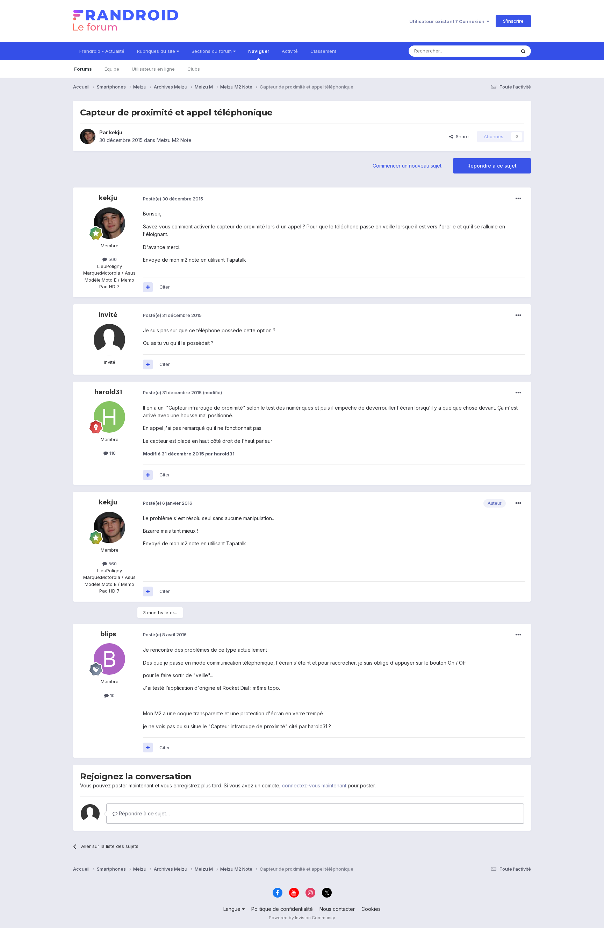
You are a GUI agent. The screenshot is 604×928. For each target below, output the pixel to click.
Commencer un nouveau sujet (407, 166)
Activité (290, 51)
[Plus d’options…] (518, 198)
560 (112, 259)
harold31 (108, 392)
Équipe (112, 69)
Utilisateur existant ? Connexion (448, 21)
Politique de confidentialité (282, 909)
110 (112, 453)
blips (108, 634)
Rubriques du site (157, 51)
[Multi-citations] (148, 287)
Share (461, 136)
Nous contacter (337, 909)
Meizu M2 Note (174, 140)
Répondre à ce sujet (492, 166)
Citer (164, 287)
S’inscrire (513, 21)
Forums (83, 69)
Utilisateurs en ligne (153, 69)
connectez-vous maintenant (314, 785)
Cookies (371, 909)
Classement (323, 51)
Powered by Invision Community (302, 917)
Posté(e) (173, 198)
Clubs (193, 69)
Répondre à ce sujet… (143, 813)
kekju (115, 132)
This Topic (495, 51)
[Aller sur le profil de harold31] (109, 417)
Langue (232, 909)
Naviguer (258, 51)
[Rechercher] (523, 51)
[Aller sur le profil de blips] (109, 659)
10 (112, 695)
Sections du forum (212, 51)
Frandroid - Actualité (101, 51)
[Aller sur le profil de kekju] (87, 136)
